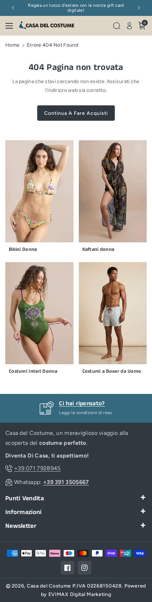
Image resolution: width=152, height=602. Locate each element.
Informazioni (23, 512)
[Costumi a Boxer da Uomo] (113, 319)
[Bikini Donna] (39, 197)
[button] (11, 26)
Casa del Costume (49, 586)
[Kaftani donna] (113, 197)
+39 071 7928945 (37, 468)
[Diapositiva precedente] (13, 8)
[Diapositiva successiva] (139, 8)
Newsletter (20, 526)
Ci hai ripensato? (82, 403)
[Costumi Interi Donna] (39, 319)
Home (12, 45)
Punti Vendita (24, 499)
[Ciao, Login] (129, 26)
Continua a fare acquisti (76, 113)
